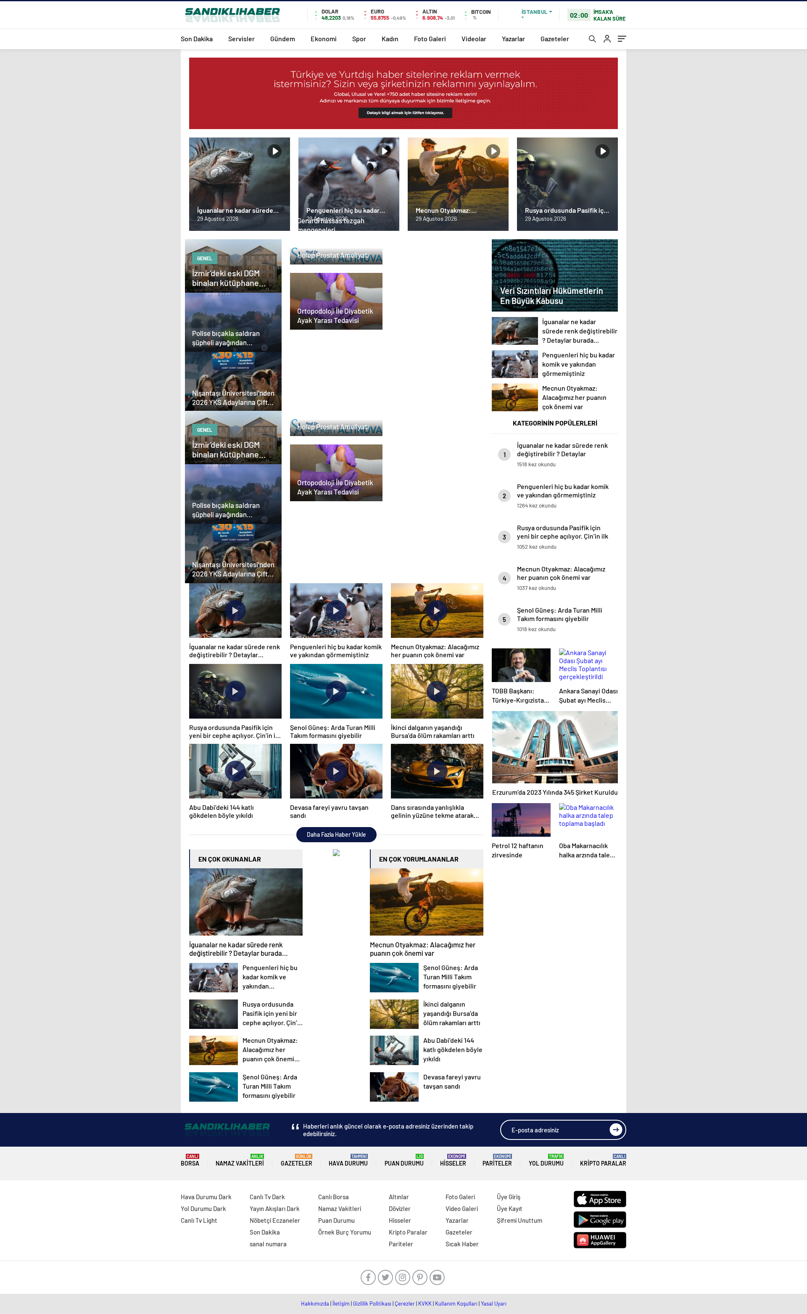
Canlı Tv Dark (267, 1196)
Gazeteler (555, 38)
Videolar (474, 38)
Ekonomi (324, 38)
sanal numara (268, 1244)
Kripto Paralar (603, 1160)
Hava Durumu (348, 1160)
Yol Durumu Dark (203, 1208)
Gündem (282, 38)
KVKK (425, 1303)
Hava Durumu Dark (206, 1196)
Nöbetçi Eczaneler (275, 1220)
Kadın (390, 38)
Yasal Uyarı (493, 1303)
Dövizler (400, 1208)
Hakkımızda (315, 1303)
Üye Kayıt (509, 1208)
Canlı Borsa (333, 1196)
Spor (359, 38)
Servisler (241, 38)
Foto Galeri (430, 38)
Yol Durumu (546, 1160)
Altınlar (399, 1196)
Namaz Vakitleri (240, 1160)
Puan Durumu (404, 1160)
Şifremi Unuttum (519, 1220)
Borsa (190, 1160)
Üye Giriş (508, 1196)
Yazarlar (513, 38)
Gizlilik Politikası (372, 1303)
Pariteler (497, 1160)
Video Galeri (462, 1208)
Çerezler (405, 1303)
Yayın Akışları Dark (275, 1208)
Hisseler (453, 1160)
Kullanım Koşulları (456, 1303)
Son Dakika (197, 38)
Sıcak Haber (462, 1244)
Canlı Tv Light (199, 1220)
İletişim (341, 1303)
